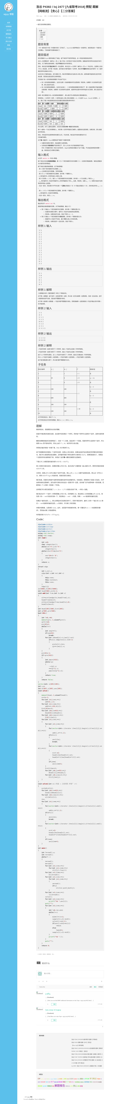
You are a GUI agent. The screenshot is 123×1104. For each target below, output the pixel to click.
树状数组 (77, 1082)
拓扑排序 (43, 1082)
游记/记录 (9, 41)
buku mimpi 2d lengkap (53, 1010)
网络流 (51, 16)
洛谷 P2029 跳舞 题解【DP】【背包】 (81, 1042)
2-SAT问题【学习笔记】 (78, 1063)
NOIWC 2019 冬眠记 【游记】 (79, 1051)
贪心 (60, 16)
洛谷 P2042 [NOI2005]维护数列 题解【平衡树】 (84, 1039)
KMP (45, 1078)
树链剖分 (82, 1082)
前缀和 (71, 1079)
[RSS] (8, 18)
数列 (49, 1082)
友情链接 (9, 26)
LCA (48, 1079)
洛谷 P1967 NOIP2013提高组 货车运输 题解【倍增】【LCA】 (88, 1057)
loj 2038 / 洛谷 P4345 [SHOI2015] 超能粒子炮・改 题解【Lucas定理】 (90, 1066)
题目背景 (42, 33)
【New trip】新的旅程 (77, 1045)
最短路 (60, 1082)
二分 (48, 16)
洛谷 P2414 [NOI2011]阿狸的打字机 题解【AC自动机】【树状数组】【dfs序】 (92, 1060)
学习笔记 (9, 38)
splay (52, 1079)
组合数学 (45, 1086)
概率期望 (87, 1082)
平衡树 (98, 1079)
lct (49, 1079)
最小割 (56, 1082)
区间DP (75, 1078)
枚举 (67, 1082)
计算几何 (67, 1086)
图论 (81, 1079)
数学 (52, 1082)
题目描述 (42, 35)
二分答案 (39, 954)
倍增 (68, 1079)
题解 (41, 37)
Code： (42, 39)
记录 (71, 1086)
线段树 (40, 1086)
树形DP (73, 1082)
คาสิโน (47, 994)
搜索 (47, 1082)
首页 (8, 22)
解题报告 (9, 34)
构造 (64, 1082)
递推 (78, 1086)
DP (39, 1078)
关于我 (8, 30)
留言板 (8, 49)
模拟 (91, 1082)
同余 (79, 1079)
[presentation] (41, 61)
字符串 (87, 1079)
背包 (53, 1086)
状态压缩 (95, 1082)
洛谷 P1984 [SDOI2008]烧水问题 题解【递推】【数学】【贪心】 (88, 1054)
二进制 (64, 1079)
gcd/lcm (42, 1078)
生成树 (100, 1082)
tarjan (55, 1079)
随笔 (8, 45)
